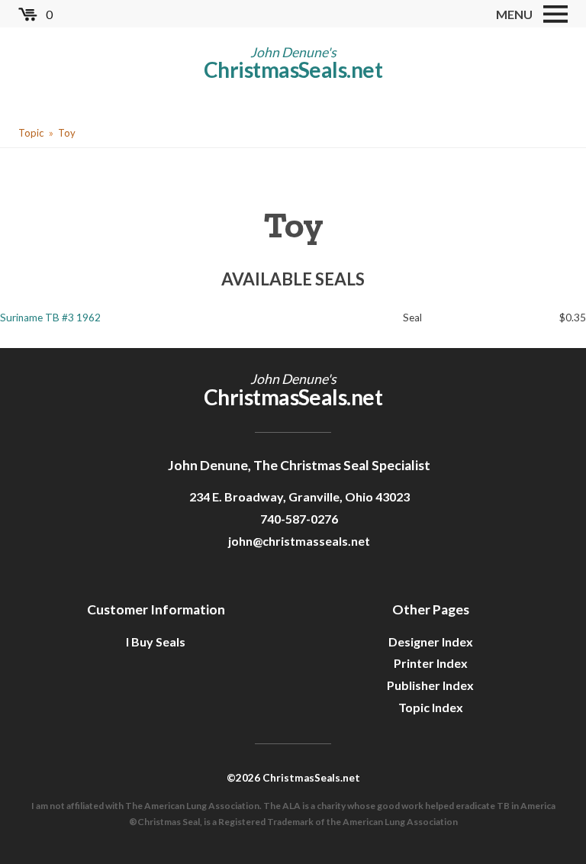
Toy (67, 133)
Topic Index (430, 707)
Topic (30, 133)
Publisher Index (430, 685)
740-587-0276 (299, 518)
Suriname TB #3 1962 (50, 317)
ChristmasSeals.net (293, 69)
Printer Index (431, 663)
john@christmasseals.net (299, 541)
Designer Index (430, 641)
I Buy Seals (155, 641)
